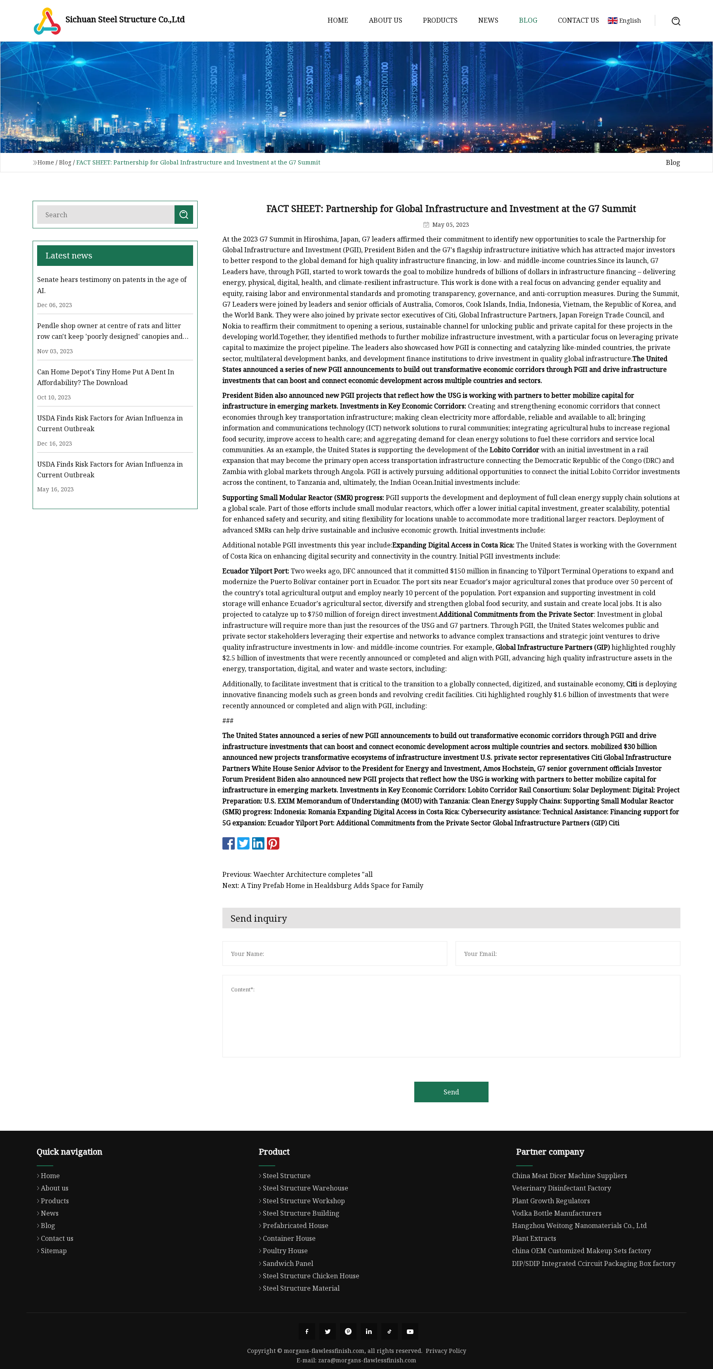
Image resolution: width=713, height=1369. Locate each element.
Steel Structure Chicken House (311, 1275)
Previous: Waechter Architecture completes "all (297, 874)
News (488, 20)
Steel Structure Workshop (304, 1200)
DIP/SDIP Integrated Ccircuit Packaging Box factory (593, 1263)
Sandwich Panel (288, 1263)
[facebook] (307, 1331)
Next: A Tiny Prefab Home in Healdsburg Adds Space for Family (322, 885)
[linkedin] (369, 1331)
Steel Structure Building (301, 1213)
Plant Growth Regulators (551, 1200)
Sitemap (54, 1250)
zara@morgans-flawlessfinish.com (367, 1360)
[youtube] (410, 1331)
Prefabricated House (295, 1225)
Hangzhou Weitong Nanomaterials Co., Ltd (579, 1225)
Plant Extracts (534, 1238)
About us (385, 20)
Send (451, 1092)
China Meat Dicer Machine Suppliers (569, 1175)
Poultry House (285, 1250)
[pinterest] (348, 1331)
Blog (528, 20)
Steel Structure (287, 1175)
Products (440, 20)
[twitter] (327, 1331)
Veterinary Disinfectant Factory (561, 1188)
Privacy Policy (446, 1351)
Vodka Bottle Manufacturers (557, 1213)
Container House (289, 1238)
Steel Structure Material (301, 1288)
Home (338, 20)
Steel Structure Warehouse (305, 1188)
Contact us (578, 20)
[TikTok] (389, 1331)
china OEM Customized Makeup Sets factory (581, 1250)
